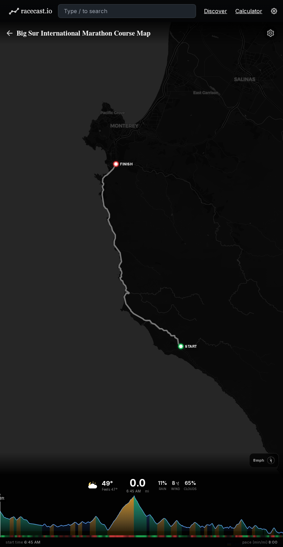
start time (23, 542)
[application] (141, 514)
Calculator (248, 11)
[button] (188, 346)
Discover (215, 11)
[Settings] (270, 33)
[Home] (30, 11)
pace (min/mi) (259, 542)
